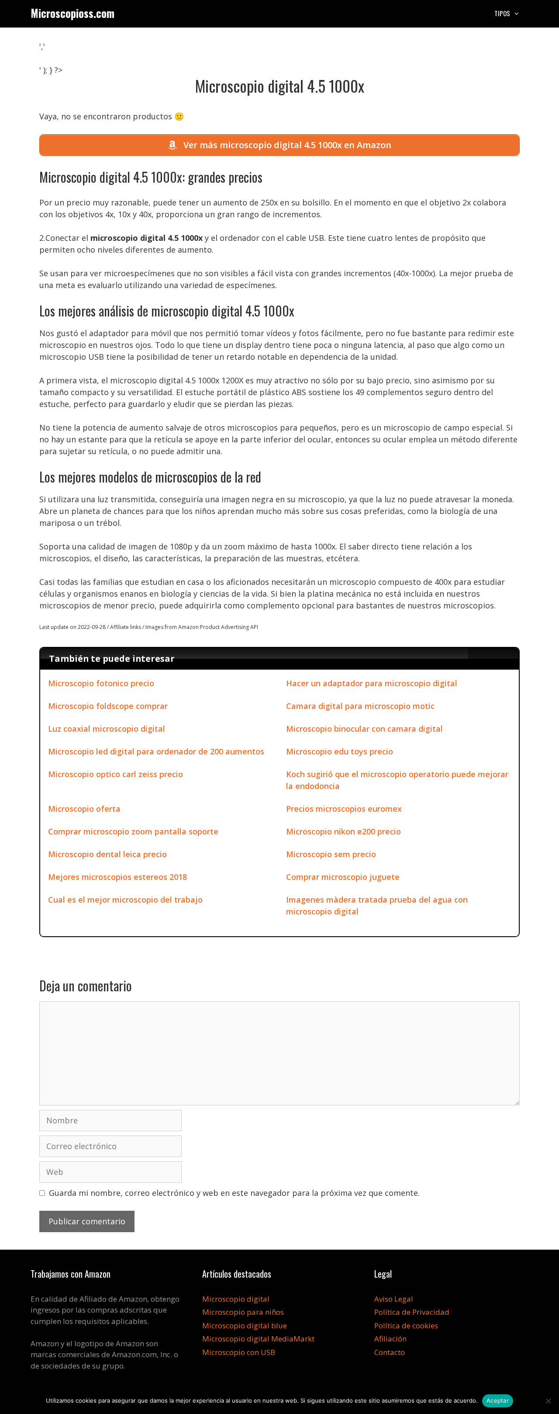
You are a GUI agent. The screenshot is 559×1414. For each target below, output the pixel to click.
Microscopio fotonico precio (101, 683)
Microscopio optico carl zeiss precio (115, 774)
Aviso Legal (393, 1299)
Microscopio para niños (243, 1312)
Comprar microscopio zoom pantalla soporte (133, 831)
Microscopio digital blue (244, 1325)
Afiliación (390, 1339)
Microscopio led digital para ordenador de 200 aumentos (156, 751)
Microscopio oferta (84, 808)
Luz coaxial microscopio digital (106, 728)
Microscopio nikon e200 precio (343, 831)
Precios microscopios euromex (344, 808)
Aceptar (498, 1400)
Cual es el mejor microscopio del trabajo (125, 899)
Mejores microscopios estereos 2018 (117, 877)
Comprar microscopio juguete (343, 877)
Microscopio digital (235, 1299)
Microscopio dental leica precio (107, 854)
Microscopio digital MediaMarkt (258, 1339)
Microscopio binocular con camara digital (364, 728)
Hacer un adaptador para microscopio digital (371, 683)
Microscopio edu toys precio (339, 751)
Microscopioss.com (72, 13)
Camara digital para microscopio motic (360, 706)
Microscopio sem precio (331, 854)
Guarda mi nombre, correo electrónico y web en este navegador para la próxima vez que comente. (234, 1193)
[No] (548, 1401)
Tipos (502, 13)
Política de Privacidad (411, 1312)
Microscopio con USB (238, 1352)
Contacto (389, 1352)
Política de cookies (406, 1325)
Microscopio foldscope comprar (108, 706)
